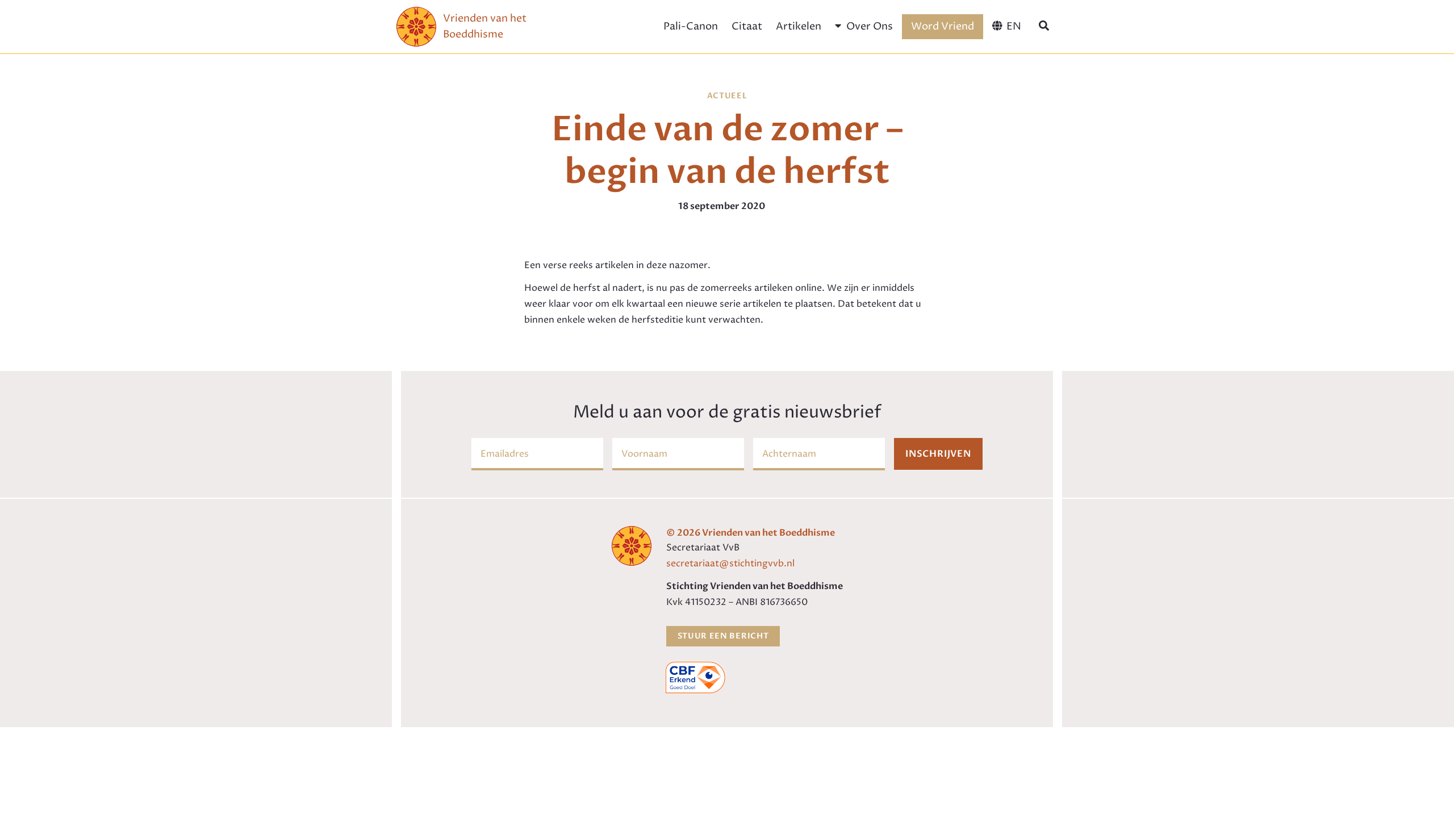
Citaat (747, 26)
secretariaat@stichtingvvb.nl (730, 563)
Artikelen (798, 26)
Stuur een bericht (723, 636)
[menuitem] (1007, 26)
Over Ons (869, 26)
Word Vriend (942, 26)
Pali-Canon (690, 26)
